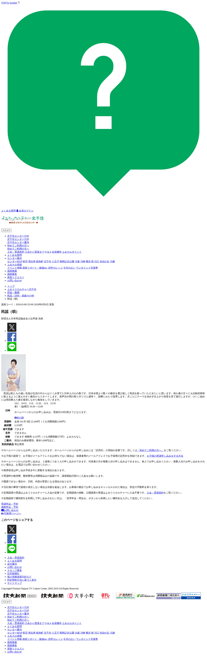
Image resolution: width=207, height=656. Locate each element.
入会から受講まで (34, 252)
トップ (11, 286)
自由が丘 (104, 261)
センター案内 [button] (14, 258)
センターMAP (14, 261)
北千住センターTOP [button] (18, 236)
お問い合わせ (14, 280)
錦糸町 (39, 261)
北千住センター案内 (18, 242)
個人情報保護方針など (19, 576)
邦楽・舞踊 (13, 292)
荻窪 (25, 261)
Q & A (48, 252)
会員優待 (57, 252)
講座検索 (12, 271)
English (13, 3)
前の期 (20, 417)
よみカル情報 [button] (14, 264)
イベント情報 (14, 268)
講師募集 (12, 274)
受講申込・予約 (9, 504)
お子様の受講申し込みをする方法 (165, 456)
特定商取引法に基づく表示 (21, 580)
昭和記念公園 (67, 261)
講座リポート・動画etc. (35, 268)
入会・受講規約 (15, 252)
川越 (112, 261)
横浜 (88, 261)
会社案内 (12, 564)
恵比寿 (31, 261)
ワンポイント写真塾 (87, 268)
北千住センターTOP (18, 239)
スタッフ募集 (14, 570)
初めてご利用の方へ (18, 248)
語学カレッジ (55, 268)
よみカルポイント (72, 252)
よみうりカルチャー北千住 (21, 289)
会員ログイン (25, 210)
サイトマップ (14, 583)
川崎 (82, 261)
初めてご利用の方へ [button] (18, 245)
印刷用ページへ (12, 513)
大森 (77, 261)
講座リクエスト (15, 277)
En (7, 3)
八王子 (55, 261)
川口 (96, 261)
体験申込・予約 (9, 507)
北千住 (47, 261)
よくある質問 (14, 255)
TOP (3, 3)
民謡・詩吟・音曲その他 (20, 295)
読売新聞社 (13, 573)
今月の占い (69, 268)
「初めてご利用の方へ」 (150, 450)
